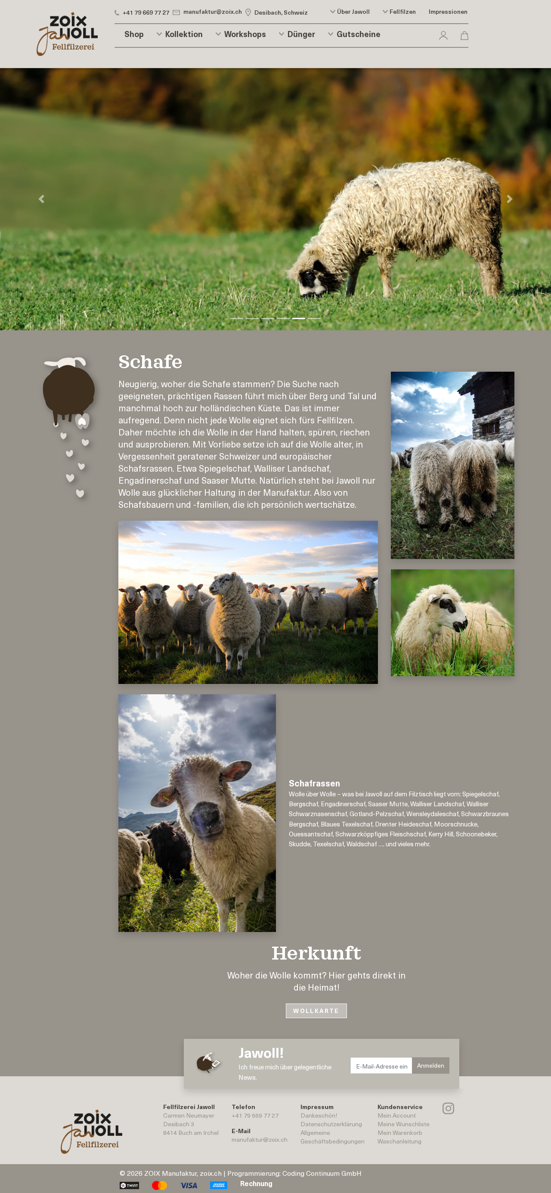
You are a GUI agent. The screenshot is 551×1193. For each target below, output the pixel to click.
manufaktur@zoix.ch (260, 1139)
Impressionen (448, 12)
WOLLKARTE (316, 1010)
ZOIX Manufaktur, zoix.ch (183, 1173)
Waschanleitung (399, 1141)
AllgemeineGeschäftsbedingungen (332, 1137)
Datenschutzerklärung (331, 1123)
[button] (443, 33)
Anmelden (430, 1065)
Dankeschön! (318, 1115)
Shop (134, 34)
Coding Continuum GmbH (322, 1173)
